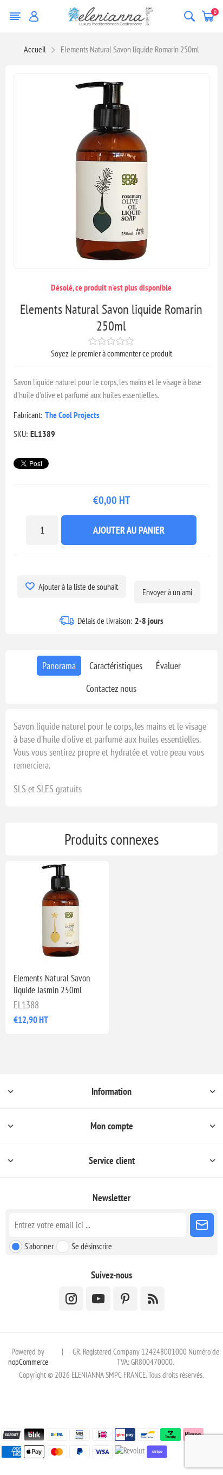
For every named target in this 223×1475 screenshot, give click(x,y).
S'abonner (39, 1246)
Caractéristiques (115, 665)
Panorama (59, 665)
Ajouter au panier (129, 530)
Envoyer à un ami (167, 592)
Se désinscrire (91, 1246)
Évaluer (168, 665)
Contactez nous (111, 688)
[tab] (59, 666)
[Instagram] (71, 1299)
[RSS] (152, 1299)
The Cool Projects (72, 414)
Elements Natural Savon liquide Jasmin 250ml (52, 984)
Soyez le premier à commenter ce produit (111, 353)
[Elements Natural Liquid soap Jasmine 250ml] (57, 912)
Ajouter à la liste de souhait (78, 586)
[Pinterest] (125, 1299)
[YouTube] (98, 1299)
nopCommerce (28, 1362)
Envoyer (202, 1225)
